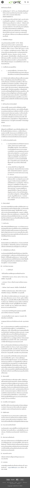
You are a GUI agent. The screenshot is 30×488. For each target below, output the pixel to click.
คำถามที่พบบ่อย (10, 482)
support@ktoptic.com (14, 467)
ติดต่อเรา (18, 483)
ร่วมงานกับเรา (13, 483)
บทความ (4, 482)
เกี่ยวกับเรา (25, 482)
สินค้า (16, 482)
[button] (2, 2)
